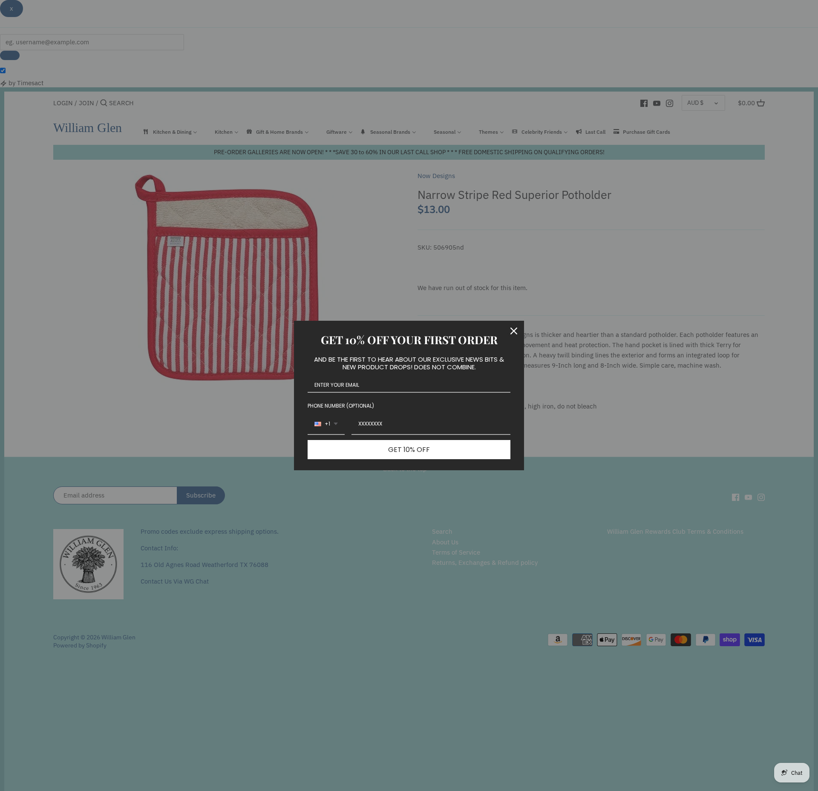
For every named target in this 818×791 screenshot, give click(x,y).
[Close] (514, 331)
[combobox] (326, 424)
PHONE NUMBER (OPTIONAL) (341, 405)
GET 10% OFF (409, 449)
